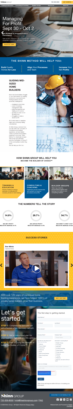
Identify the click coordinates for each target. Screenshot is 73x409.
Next (70, 33)
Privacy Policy (30, 405)
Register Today (9, 44)
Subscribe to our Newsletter (61, 395)
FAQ (41, 401)
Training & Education (7, 5)
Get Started (67, 2)
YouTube (67, 399)
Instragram (71, 399)
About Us (65, 5)
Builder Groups (36, 5)
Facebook (58, 399)
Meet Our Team (61, 298)
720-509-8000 (55, 2)
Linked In (64, 399)
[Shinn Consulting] (6, 2)
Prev (2, 33)
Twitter (61, 399)
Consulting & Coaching (21, 5)
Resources (51, 5)
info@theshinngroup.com (26, 401)
